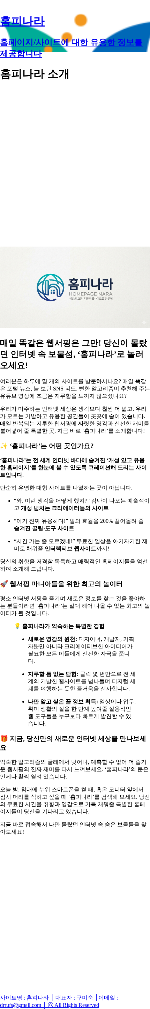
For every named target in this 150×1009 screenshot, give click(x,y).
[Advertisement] (75, 164)
